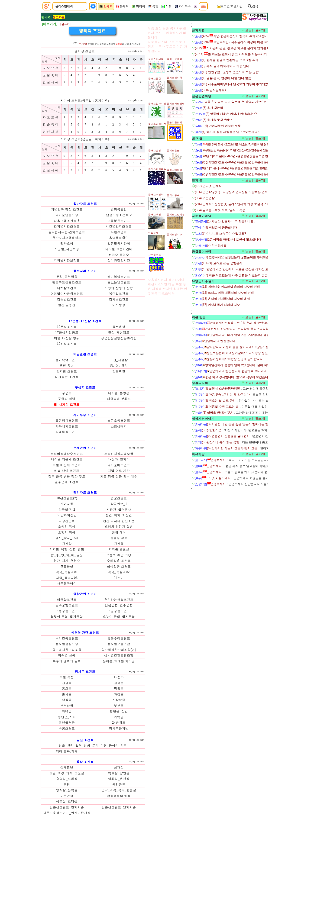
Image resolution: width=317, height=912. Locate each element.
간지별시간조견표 (67, 226)
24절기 (119, 578)
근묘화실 (66, 566)
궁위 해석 (119, 532)
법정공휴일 (119, 209)
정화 (75, 476)
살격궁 (67, 700)
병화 (67, 476)
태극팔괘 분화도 (119, 398)
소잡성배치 (119, 426)
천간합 (67, 543)
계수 (134, 476)
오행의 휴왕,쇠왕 (118, 555)
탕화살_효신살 (118, 778)
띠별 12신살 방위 (67, 338)
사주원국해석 (67, 583)
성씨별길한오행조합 (118, 655)
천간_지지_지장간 (119, 515)
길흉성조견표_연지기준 (67, 807)
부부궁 (119, 705)
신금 (119, 476)
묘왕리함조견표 (66, 420)
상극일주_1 (118, 504)
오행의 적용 (66, 532)
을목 (60, 476)
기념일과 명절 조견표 (67, 209)
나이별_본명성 (118, 393)
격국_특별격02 (119, 572)
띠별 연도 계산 (119, 470)
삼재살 (119, 767)
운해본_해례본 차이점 (119, 661)
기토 (104, 476)
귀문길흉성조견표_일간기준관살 (67, 813)
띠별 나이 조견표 (66, 470)
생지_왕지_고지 (66, 538)
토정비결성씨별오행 (118, 453)
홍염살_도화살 (67, 778)
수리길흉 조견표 (119, 560)
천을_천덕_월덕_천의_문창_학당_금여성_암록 (93, 745)
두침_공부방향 (67, 276)
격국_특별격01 (67, 572)
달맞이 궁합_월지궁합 (67, 616)
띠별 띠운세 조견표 (67, 465)
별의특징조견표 (66, 432)
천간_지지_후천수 (67, 560)
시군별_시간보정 (67, 249)
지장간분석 (67, 521)
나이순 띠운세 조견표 (67, 459)
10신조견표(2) (66, 498)
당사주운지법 (119, 728)
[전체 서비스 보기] (203, 6)
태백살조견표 (67, 288)
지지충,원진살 (119, 549)
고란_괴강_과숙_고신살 (66, 773)
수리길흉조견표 (66, 638)
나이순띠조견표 (118, 465)
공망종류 (118, 784)
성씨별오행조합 (118, 644)
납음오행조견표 (118, 420)
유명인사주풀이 (203, 281)
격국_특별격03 (67, 578)
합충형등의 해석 (119, 796)
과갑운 (119, 694)
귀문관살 (66, 796)
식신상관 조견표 (67, 377)
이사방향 (118, 305)
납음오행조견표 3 (67, 220)
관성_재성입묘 (118, 332)
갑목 (52, 476)
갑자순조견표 (119, 299)
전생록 (67, 683)
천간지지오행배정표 (66, 237)
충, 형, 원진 (119, 365)
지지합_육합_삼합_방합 (66, 549)
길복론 (119, 683)
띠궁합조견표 (67, 599)
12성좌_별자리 (119, 459)
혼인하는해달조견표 (118, 599)
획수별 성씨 (66, 655)
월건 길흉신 (66, 305)
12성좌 (119, 677)
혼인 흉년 (67, 365)
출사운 (67, 694)
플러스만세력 (64, 6)
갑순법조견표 (67, 299)
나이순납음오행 (66, 215)
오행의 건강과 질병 (119, 526)
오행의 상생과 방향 (119, 288)
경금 (112, 476)
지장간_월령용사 (119, 509)
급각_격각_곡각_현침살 (118, 790)
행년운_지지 (67, 717)
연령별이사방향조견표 (67, 293)
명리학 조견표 (92, 30)
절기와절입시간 (118, 260)
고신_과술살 (119, 360)
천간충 (119, 543)
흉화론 (67, 688)
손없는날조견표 (118, 282)
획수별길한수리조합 (66, 649)
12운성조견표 (67, 327)
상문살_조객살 (67, 801)
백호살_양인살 (118, 773)
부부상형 (66, 705)
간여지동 (66, 504)
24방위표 (119, 722)
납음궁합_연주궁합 (119, 605)
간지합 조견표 (66, 371)
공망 (67, 784)
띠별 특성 (67, 677)
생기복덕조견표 (118, 276)
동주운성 (118, 327)
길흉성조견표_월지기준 (119, 807)
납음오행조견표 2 (119, 215)
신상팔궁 (118, 700)
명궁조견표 (119, 498)
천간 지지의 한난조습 (119, 521)
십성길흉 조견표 (119, 566)
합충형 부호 (119, 538)
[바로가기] (49, 24)
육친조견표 (119, 232)
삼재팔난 (66, 767)
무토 (82, 476)
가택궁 (119, 717)
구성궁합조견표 (66, 611)
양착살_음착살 (67, 790)
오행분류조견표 (118, 220)
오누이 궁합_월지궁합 (119, 616)
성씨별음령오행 (66, 644)
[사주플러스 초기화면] (46, 6)
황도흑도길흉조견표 (66, 282)
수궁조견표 (67, 728)
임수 (127, 476)
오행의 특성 (66, 526)
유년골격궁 (67, 722)
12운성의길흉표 (66, 332)
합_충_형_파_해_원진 (67, 555)
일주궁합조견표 (66, 605)
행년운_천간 (119, 711)
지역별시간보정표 (67, 260)
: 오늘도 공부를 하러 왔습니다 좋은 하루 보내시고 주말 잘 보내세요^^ (262, 472)
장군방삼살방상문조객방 (119, 338)
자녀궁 (67, 711)
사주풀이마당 (201, 216)
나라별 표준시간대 (119, 249)
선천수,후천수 (119, 255)
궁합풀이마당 (201, 251)
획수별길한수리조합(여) (118, 649)
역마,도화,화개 (67, 751)
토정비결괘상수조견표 (67, 453)
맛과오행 (66, 243)
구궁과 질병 (66, 398)
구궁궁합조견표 (118, 611)
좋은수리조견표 (118, 638)
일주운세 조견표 (67, 482)
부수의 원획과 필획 (67, 661)
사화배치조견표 (66, 426)
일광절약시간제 (118, 243)
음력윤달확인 (119, 237)
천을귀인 (118, 371)
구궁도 (67, 393)
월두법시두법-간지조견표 (66, 232)
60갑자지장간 (67, 515)
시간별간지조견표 (119, 226)
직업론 (119, 688)
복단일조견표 (119, 293)
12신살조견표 (67, 343)
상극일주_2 (66, 509)
